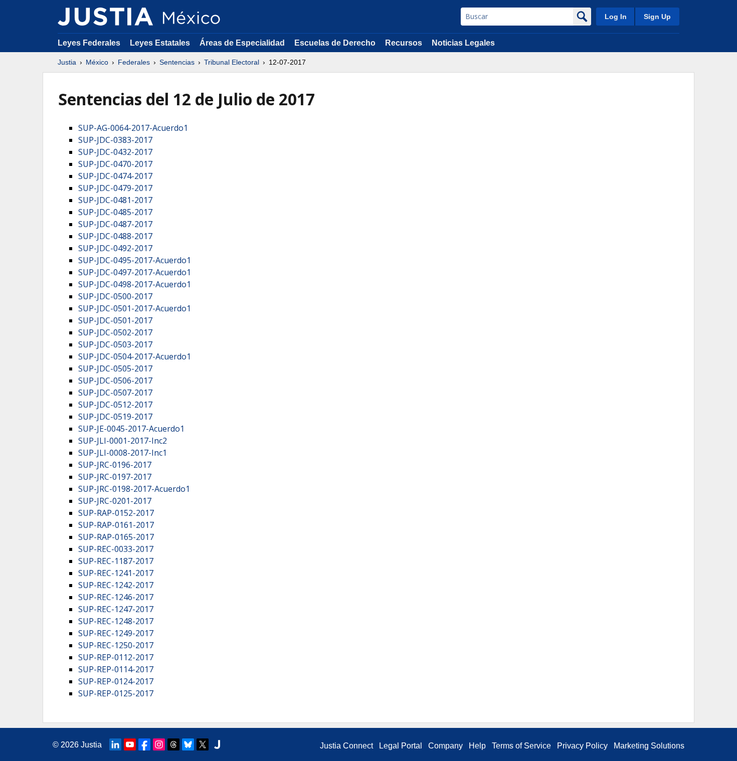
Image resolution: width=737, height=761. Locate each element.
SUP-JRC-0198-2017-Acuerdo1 (134, 488)
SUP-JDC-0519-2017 (115, 416)
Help (477, 745)
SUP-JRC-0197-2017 (114, 476)
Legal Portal (400, 745)
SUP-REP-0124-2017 (115, 681)
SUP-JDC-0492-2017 (115, 248)
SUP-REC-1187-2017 (115, 560)
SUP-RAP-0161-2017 (116, 524)
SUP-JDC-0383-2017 (115, 139)
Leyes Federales (89, 43)
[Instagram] (159, 744)
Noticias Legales (463, 43)
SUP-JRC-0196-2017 (114, 464)
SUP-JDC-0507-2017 (115, 392)
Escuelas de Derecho (335, 43)
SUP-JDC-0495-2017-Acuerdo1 (134, 260)
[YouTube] (130, 744)
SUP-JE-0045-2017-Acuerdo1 (131, 428)
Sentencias (177, 62)
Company (445, 745)
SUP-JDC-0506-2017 (115, 380)
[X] (203, 744)
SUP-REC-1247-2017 (115, 609)
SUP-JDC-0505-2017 (115, 368)
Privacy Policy (582, 745)
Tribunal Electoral (231, 62)
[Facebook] (144, 744)
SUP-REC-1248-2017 (115, 621)
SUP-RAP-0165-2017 (116, 536)
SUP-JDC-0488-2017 (115, 236)
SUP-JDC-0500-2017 (115, 296)
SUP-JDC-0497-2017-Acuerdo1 (134, 272)
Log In (616, 17)
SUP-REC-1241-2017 (115, 573)
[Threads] (173, 744)
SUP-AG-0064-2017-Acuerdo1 (133, 127)
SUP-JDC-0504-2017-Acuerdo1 (134, 356)
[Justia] (105, 17)
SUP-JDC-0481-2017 (115, 200)
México (97, 62)
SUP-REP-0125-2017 (115, 693)
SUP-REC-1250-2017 (115, 645)
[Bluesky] (188, 744)
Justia (67, 62)
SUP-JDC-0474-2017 (115, 175)
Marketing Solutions (649, 745)
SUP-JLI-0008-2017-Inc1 (122, 452)
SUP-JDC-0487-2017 (115, 224)
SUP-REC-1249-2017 (115, 633)
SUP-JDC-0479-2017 (115, 188)
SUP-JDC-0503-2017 (115, 344)
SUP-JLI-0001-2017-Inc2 (122, 440)
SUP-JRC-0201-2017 (114, 500)
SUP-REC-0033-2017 (115, 548)
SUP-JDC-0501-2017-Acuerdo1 (134, 308)
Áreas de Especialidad (242, 43)
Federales (134, 62)
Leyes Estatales (160, 43)
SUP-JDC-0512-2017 (115, 404)
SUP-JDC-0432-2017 (115, 151)
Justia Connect (346, 745)
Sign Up (657, 17)
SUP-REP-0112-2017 (115, 657)
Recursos (403, 43)
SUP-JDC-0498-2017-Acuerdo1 (134, 284)
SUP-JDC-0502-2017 (115, 332)
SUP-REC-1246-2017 (115, 597)
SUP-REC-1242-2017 (115, 585)
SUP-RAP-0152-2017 (116, 512)
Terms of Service (521, 745)
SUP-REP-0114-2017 (115, 669)
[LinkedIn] (115, 744)
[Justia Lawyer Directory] (217, 744)
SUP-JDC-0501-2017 (115, 320)
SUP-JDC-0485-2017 (115, 212)
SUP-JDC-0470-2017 (115, 163)
